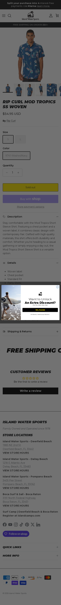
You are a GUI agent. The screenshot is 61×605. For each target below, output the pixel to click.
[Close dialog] (57, 287)
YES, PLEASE (40, 310)
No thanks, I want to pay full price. (40, 314)
